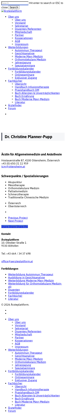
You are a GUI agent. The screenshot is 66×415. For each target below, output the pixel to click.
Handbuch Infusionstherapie (32, 389)
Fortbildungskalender (21, 292)
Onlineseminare (24, 377)
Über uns (13, 319)
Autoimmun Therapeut (28, 352)
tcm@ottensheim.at (13, 166)
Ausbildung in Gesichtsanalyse (26, 277)
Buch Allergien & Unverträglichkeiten (37, 395)
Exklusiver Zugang (26, 380)
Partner (19, 337)
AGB (17, 343)
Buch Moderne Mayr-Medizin (32, 401)
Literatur (13, 298)
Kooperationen (24, 340)
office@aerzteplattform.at (17, 261)
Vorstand (20, 325)
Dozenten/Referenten (28, 331)
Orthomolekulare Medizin (30, 361)
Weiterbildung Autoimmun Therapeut (30, 274)
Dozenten (14, 289)
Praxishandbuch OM (27, 392)
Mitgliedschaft (23, 334)
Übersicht (20, 386)
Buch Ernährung (24, 398)
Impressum (21, 346)
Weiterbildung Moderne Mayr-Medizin (31, 280)
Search (14, 7)
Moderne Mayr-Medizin (29, 358)
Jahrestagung (23, 364)
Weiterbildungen (18, 349)
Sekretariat (21, 328)
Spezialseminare (25, 368)
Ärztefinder (15, 407)
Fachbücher (15, 295)
